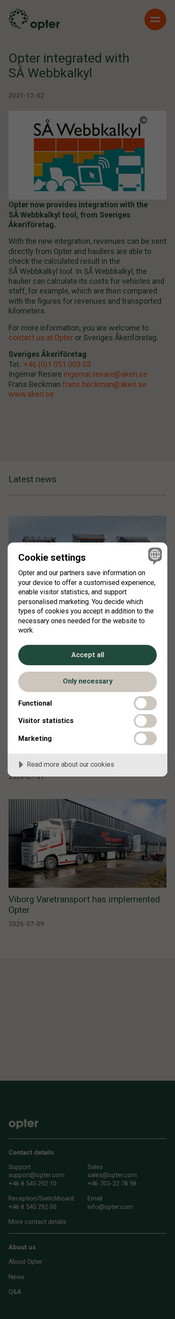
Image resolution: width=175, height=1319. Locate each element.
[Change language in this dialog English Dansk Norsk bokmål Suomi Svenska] (154, 555)
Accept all (87, 655)
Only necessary (88, 681)
